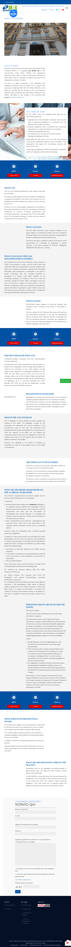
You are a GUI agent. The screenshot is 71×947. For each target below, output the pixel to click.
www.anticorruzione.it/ (16, 97)
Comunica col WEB (39, 943)
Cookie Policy (27, 909)
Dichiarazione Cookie (27, 914)
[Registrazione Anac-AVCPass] (13, 170)
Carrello (8, 909)
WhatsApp (66, 381)
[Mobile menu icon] (66, 8)
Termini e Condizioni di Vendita (27, 921)
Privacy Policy (27, 905)
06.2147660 (10, 2)
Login (45, 10)
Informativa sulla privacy (23, 880)
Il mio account (10, 905)
